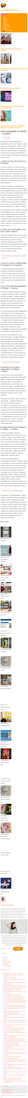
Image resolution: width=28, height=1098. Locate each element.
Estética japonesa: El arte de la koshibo (12, 1031)
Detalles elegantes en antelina (10, 88)
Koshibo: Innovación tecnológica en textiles (13, 996)
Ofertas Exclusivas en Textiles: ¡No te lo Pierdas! (14, 1011)
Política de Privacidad (8, 1089)
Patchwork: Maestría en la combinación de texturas (15, 1000)
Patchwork (5, 24)
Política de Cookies (7, 1092)
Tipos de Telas (6, 27)
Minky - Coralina (7, 138)
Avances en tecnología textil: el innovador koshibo (14, 987)
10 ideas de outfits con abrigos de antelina (13, 973)
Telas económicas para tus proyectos (12, 994)
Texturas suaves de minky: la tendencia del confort (14, 997)
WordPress (8, 1095)
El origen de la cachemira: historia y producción (14, 1029)
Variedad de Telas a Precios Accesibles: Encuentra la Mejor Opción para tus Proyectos (15, 1042)
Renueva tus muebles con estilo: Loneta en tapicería (15, 1020)
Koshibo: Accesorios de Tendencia (11, 1044)
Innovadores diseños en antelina (10, 1058)
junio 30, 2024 (6, 137)
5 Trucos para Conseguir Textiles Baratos (12, 1056)
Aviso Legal (6, 1091)
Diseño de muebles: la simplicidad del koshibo (13, 999)
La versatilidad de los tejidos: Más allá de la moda (14, 1005)
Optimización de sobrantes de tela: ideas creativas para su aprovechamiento (14, 1036)
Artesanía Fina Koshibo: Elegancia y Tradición (13, 1038)
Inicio (4, 18)
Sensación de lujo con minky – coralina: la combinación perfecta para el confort (12, 1078)
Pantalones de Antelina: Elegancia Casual (12, 988)
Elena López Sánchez (7, 905)
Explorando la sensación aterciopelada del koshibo (15, 1059)
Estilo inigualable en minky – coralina (11, 990)
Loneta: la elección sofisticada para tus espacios (14, 1006)
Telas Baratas (6, 25)
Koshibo (5, 21)
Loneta (5, 22)
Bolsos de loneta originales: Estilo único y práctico (14, 985)
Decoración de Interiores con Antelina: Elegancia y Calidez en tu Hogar (13, 126)
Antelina (5, 19)
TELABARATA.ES (9, 9)
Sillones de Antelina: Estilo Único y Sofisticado (13, 1028)
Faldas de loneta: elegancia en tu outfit (12, 1067)
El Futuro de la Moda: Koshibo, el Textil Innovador (14, 1052)
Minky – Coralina (7, 961)
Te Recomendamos (7, 30)
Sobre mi (5, 28)
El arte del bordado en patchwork (10, 1012)
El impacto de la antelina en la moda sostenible (13, 1040)
